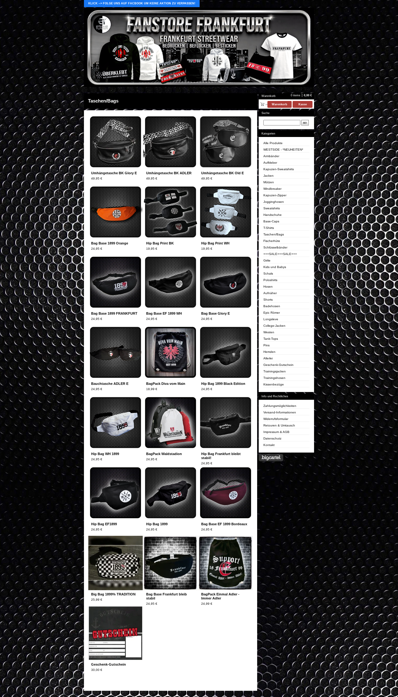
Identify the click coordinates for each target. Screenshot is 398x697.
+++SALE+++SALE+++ (280, 254)
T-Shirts (268, 228)
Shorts (268, 299)
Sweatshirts (271, 208)
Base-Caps (271, 221)
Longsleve (270, 319)
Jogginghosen (273, 201)
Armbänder (271, 156)
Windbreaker (272, 188)
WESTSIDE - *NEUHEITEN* (283, 149)
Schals (268, 273)
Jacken (268, 175)
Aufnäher (270, 293)
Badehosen (271, 306)
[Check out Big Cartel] (271, 457)
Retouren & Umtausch (279, 425)
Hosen (268, 286)
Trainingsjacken (274, 371)
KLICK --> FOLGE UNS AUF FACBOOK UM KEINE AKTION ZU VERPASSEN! (141, 3)
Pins (266, 345)
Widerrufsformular (275, 419)
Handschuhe (272, 214)
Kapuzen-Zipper (274, 195)
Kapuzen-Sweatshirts (278, 169)
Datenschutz (272, 438)
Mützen (268, 182)
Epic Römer (271, 312)
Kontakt (269, 445)
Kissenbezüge (273, 384)
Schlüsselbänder (275, 247)
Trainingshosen (274, 378)
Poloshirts (270, 280)
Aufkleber (270, 162)
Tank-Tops (270, 338)
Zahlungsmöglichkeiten (279, 406)
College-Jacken (274, 325)
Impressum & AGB (276, 432)
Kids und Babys (274, 267)
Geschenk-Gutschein (278, 365)
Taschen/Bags (273, 234)
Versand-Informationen (279, 412)
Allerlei (268, 358)
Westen (268, 332)
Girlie (267, 260)
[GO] (305, 122)
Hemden (269, 351)
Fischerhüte (271, 241)
